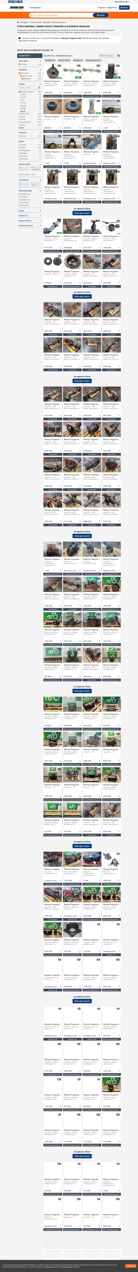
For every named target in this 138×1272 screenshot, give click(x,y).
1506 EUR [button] (48, 93)
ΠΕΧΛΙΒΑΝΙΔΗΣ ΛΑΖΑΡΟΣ (52, 131)
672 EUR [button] (67, 1106)
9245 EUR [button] (107, 676)
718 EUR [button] (87, 951)
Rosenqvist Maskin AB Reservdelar (74, 955)
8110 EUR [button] (68, 761)
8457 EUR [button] (48, 331)
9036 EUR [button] (107, 916)
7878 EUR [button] (68, 1226)
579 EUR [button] (106, 726)
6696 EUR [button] (107, 761)
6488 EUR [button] (87, 761)
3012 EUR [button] (68, 331)
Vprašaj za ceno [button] (90, 163)
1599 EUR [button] (68, 283)
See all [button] (22, 111)
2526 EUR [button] (107, 987)
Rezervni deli (36, 22)
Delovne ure (23, 216)
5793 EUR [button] (48, 796)
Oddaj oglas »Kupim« (82, 213)
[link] (52, 71)
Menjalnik (46, 22)
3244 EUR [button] (48, 451)
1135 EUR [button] (68, 881)
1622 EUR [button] (87, 606)
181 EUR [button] (67, 951)
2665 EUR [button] (107, 366)
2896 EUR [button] (87, 416)
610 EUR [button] (47, 283)
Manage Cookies (50, 1267)
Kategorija (23, 70)
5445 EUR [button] (107, 451)
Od (32, 183)
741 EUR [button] (106, 1106)
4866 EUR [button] (48, 486)
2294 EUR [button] (87, 128)
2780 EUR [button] (107, 93)
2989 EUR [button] (68, 796)
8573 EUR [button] (87, 641)
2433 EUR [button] (87, 366)
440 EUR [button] (106, 1036)
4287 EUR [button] (107, 486)
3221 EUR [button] (87, 248)
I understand (131, 1266)
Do (20, 183)
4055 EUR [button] (87, 521)
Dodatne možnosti (26, 225)
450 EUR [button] (67, 128)
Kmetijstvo (25, 22)
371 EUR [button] (87, 1191)
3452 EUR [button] (87, 916)
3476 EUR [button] (48, 366)
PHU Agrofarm (92, 286)
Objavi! (125, 7)
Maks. (32, 167)
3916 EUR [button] (87, 726)
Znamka (22, 84)
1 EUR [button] (105, 128)
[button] (29, 55)
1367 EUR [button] (107, 641)
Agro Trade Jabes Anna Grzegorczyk (54, 96)
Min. (20, 167)
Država (21, 141)
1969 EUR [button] (107, 606)
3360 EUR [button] (107, 283)
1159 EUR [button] (48, 641)
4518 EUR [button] (68, 451)
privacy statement (67, 1267)
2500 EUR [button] (68, 248)
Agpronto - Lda (72, 919)
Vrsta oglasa (23, 61)
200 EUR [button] (47, 128)
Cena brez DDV (24, 164)
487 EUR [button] (47, 676)
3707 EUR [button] (107, 521)
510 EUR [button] (87, 1106)
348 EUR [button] (47, 726)
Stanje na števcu (25, 221)
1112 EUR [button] (87, 1142)
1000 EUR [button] (107, 881)
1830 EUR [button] (68, 93)
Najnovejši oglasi (25, 191)
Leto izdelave (24, 180)
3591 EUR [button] (87, 331)
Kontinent (22, 132)
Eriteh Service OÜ (53, 286)
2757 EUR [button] (68, 676)
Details (21, 211)
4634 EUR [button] (87, 283)
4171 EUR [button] (48, 248)
